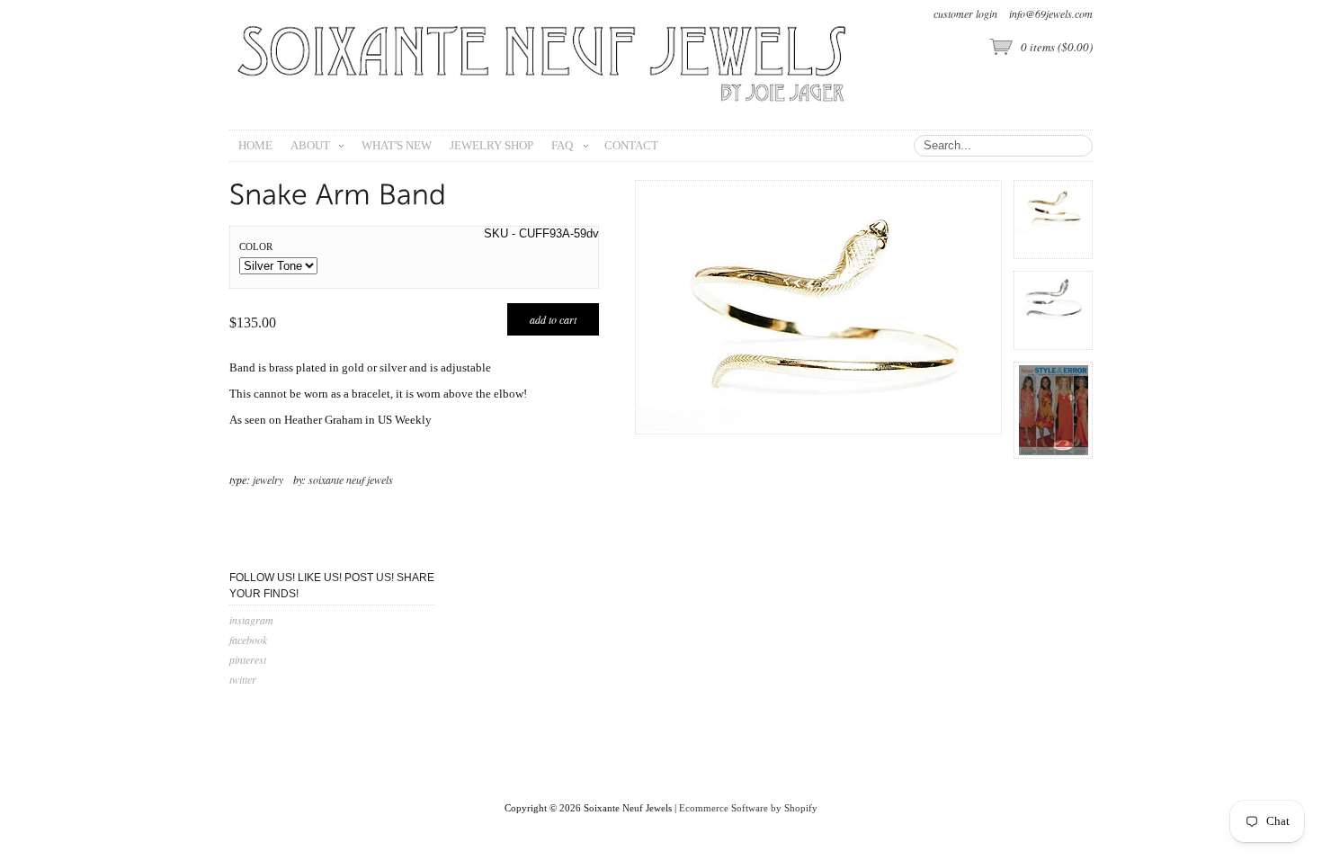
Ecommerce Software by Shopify (748, 807)
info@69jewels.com (1051, 13)
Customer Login (965, 13)
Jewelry (268, 479)
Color (255, 246)
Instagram (251, 620)
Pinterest (247, 659)
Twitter (242, 679)
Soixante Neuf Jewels (350, 479)
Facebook (248, 639)
